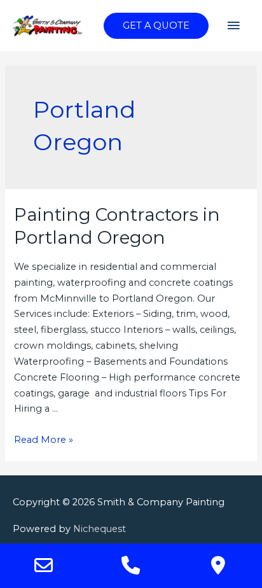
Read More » (43, 439)
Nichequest (99, 529)
